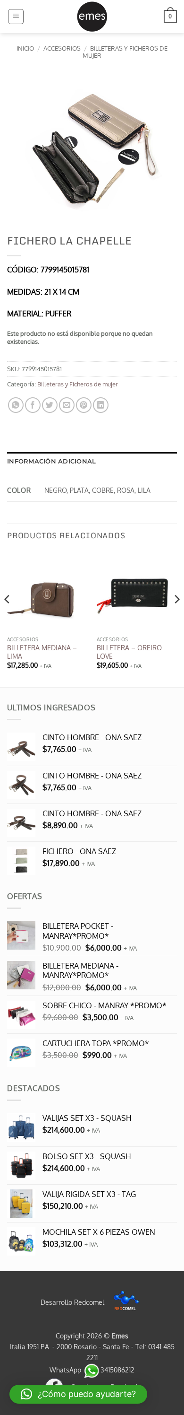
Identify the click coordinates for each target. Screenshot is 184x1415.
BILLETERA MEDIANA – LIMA (42, 652)
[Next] (176, 618)
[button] (16, 16)
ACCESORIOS (62, 48)
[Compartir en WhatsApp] (16, 405)
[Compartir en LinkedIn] (101, 405)
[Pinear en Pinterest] (84, 405)
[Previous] (7, 618)
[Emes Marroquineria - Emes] (92, 16)
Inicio (25, 48)
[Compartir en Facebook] (33, 405)
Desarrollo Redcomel (73, 1302)
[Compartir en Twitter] (50, 405)
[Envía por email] (67, 405)
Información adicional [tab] (51, 461)
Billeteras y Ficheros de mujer (125, 51)
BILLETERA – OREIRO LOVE (129, 652)
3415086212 (116, 1369)
